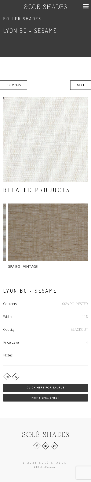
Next (80, 85)
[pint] (15, 376)
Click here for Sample (45, 387)
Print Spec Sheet (45, 397)
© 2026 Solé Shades (45, 462)
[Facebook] (37, 446)
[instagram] (7, 376)
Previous (14, 85)
